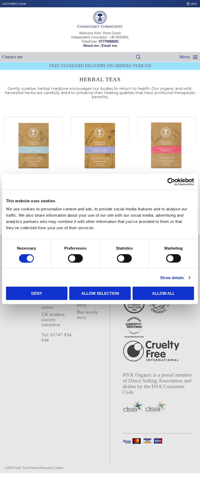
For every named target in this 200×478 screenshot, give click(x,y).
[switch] (75, 258)
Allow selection (100, 293)
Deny (36, 293)
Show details (172, 277)
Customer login (14, 3)
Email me (109, 46)
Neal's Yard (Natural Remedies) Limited (38, 468)
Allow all (163, 293)
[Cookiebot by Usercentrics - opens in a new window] (171, 182)
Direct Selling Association (156, 380)
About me (91, 46)
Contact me (12, 56)
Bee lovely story (87, 314)
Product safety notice (55, 305)
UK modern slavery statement (53, 319)
